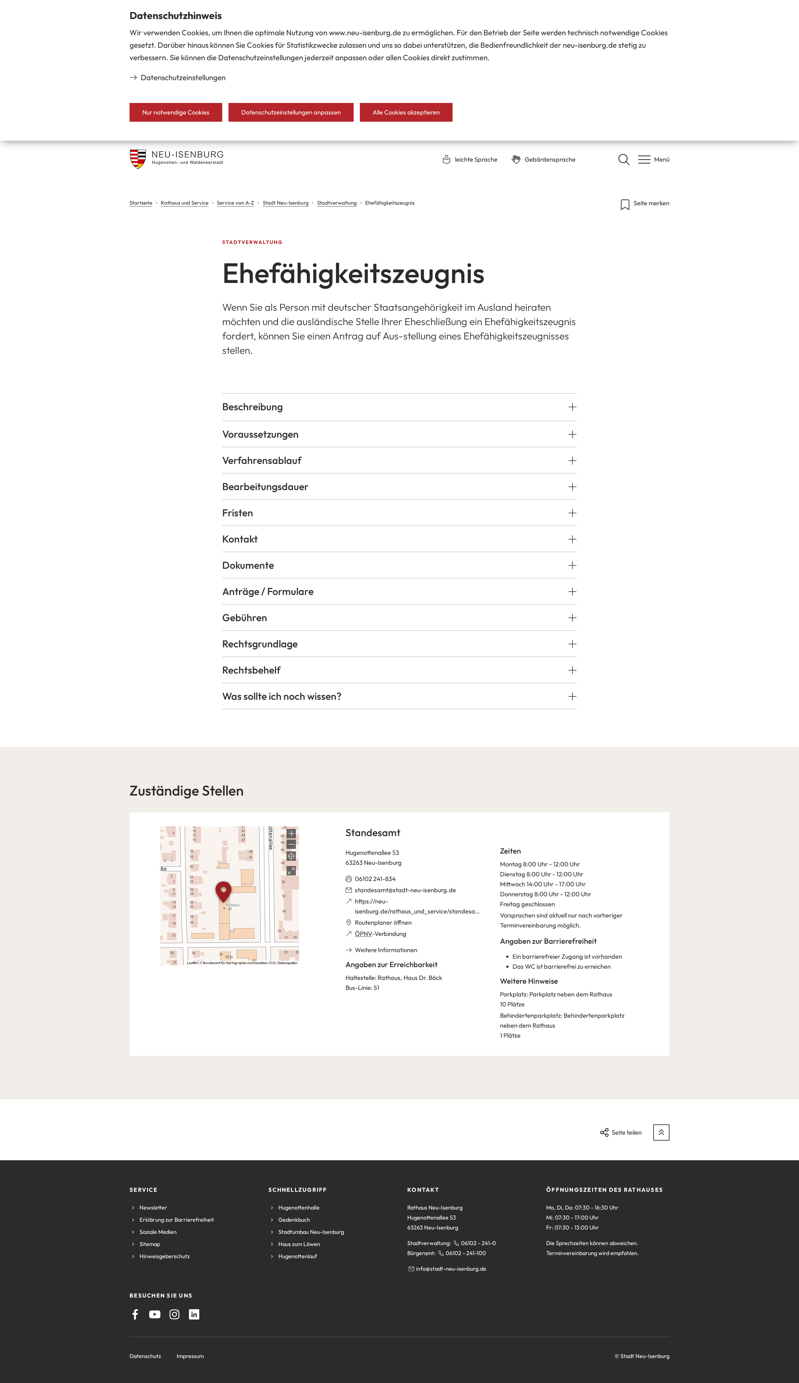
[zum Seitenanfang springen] (661, 1132)
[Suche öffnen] (624, 159)
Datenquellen (287, 963)
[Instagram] (174, 1314)
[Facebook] (135, 1314)
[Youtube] (154, 1314)
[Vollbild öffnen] (291, 870)
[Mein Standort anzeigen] (291, 856)
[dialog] (399, 70)
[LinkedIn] (194, 1314)
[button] (399, 406)
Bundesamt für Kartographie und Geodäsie (235, 963)
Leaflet (192, 963)
